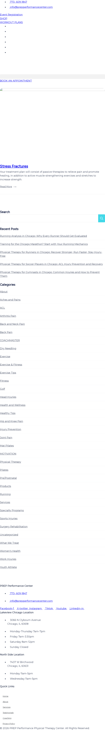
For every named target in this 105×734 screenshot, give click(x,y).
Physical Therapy (10, 461)
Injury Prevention (10, 429)
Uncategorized (9, 534)
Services (5, 502)
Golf (2, 388)
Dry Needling (8, 348)
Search (5, 212)
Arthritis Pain (8, 315)
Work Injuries (8, 559)
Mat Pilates (7, 445)
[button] (52, 76)
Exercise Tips (8, 372)
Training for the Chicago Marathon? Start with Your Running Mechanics (44, 244)
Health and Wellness (12, 405)
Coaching (7, 718)
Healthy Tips (7, 413)
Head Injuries (8, 397)
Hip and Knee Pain (11, 421)
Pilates (4, 470)
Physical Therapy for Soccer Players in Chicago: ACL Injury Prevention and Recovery (51, 264)
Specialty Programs (12, 510)
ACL (2, 307)
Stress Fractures (14, 166)
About (4, 291)
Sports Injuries (9, 518)
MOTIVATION (8, 453)
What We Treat (9, 542)
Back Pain (6, 332)
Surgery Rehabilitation (14, 526)
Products (5, 486)
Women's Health (10, 551)
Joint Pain (6, 437)
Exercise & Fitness (11, 364)
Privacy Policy (9, 723)
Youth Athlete (8, 567)
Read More (6, 186)
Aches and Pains (10, 299)
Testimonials (8, 713)
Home (5, 696)
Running (5, 494)
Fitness (4, 380)
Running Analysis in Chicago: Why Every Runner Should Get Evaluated (43, 236)
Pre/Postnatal (8, 478)
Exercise (5, 356)
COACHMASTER (10, 340)
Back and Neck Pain (12, 324)
